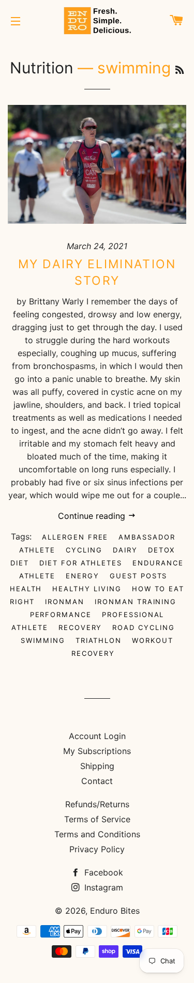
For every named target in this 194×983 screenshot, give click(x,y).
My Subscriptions (97, 751)
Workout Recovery (122, 646)
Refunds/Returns (97, 804)
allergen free (75, 537)
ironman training (135, 601)
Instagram (102, 887)
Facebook (102, 872)
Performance (61, 614)
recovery (80, 627)
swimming (43, 640)
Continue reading (93, 516)
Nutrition (41, 67)
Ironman (64, 601)
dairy (125, 550)
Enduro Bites (115, 910)
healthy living (86, 589)
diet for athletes (80, 563)
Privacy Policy (97, 849)
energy (82, 576)
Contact (97, 781)
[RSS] (179, 70)
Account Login (97, 736)
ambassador (146, 537)
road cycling (143, 627)
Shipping (97, 766)
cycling (84, 550)
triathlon (99, 640)
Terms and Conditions (97, 834)
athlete (37, 550)
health (26, 589)
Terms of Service (97, 819)
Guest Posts (138, 576)
